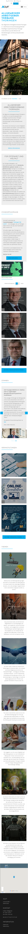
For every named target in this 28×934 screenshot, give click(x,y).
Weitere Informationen (14, 148)
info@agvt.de (18, 1)
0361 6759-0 (10, 1)
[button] (1, 413)
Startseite (14, 98)
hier (4, 422)
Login (16, 3)
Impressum (5, 924)
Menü (25, 6)
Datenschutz (6, 926)
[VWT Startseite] (5, 6)
